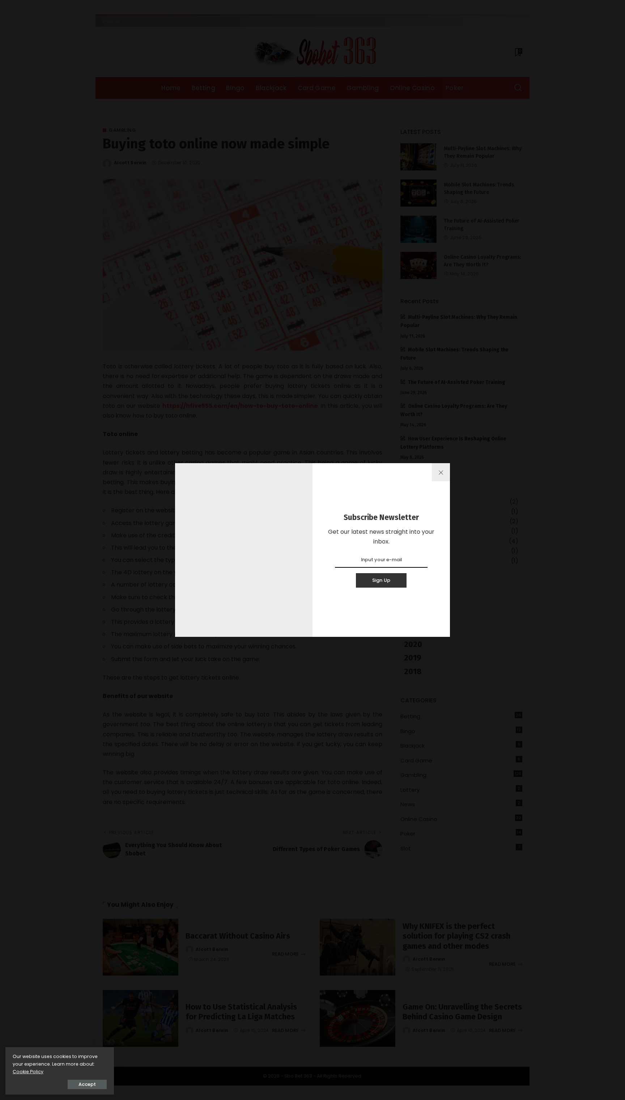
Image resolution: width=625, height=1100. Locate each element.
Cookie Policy (28, 1072)
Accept (87, 1084)
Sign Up (381, 580)
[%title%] (441, 472)
